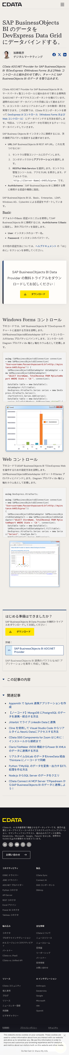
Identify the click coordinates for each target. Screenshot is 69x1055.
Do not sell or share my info (34, 1051)
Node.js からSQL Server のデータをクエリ (34, 775)
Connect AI (41, 880)
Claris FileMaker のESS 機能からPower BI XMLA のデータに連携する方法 (37, 748)
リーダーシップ (43, 953)
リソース (6, 1000)
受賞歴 (39, 948)
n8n (38, 1005)
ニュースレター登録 (11, 1005)
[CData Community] (29, 844)
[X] (11, 844)
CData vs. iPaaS (10, 955)
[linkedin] (5, 844)
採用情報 (40, 962)
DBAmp (39, 890)
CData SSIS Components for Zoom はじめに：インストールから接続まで (36, 739)
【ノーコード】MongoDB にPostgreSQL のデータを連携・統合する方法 (37, 714)
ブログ (6, 995)
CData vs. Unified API (12, 960)
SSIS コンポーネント (45, 885)
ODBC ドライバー (11, 875)
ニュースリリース (44, 938)
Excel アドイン (9, 905)
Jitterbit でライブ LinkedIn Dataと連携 (32, 722)
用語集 (6, 1010)
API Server (7, 895)
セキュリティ (53, 1028)
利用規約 (6, 1028)
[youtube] (17, 844)
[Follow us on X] (59, 54)
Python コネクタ (10, 890)
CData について (43, 933)
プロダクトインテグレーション (17, 938)
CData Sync (41, 875)
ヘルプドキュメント (45, 246)
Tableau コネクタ (11, 915)
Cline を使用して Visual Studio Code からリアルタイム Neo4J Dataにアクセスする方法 (36, 730)
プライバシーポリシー (28, 1028)
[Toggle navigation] (62, 4)
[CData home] (15, 4)
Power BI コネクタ (11, 910)
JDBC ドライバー (10, 880)
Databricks (41, 991)
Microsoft (40, 1000)
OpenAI (39, 1010)
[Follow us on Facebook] (54, 54)
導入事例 (7, 991)
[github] (23, 844)
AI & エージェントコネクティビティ (18, 944)
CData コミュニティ (12, 986)
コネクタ (7, 933)
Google (39, 995)
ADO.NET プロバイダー (13, 885)
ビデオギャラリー (11, 1015)
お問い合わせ (13, 854)
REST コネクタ (9, 900)
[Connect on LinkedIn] (64, 54)
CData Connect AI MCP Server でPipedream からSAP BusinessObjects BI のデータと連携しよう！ (37, 784)
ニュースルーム (43, 943)
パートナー (8, 950)
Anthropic (41, 986)
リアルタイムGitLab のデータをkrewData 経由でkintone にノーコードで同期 (37, 758)
